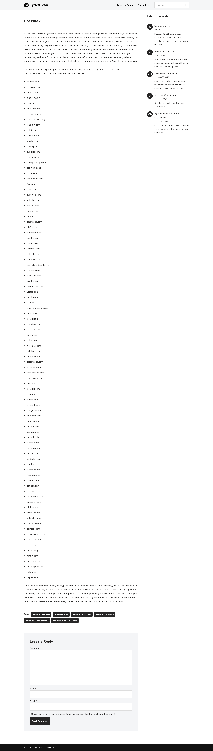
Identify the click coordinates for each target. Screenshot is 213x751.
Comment (35, 648)
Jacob (157, 95)
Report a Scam (125, 5)
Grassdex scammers (81, 614)
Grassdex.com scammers (36, 620)
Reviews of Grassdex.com (65, 620)
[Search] (186, 5)
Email (33, 701)
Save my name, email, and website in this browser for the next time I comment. (74, 714)
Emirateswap (169, 51)
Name (34, 688)
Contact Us (143, 5)
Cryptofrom (170, 95)
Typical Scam (31, 747)
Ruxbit (173, 73)
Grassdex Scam (61, 614)
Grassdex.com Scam (104, 614)
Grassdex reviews (41, 614)
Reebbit (167, 26)
